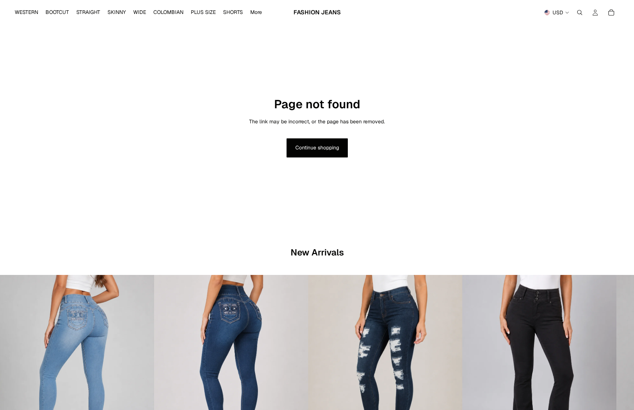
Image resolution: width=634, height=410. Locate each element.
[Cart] (611, 12)
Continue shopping (317, 147)
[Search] (580, 12)
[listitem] (256, 12)
